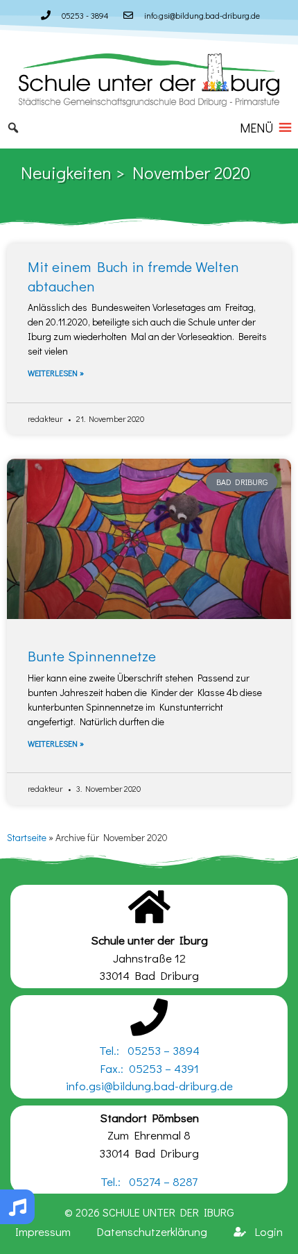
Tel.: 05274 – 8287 (149, 1181)
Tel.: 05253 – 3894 (149, 1050)
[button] (256, 128)
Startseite (26, 837)
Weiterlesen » (56, 372)
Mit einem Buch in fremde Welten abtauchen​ (133, 276)
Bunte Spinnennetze (92, 656)
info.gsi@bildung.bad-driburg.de (149, 1086)
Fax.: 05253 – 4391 (149, 1068)
